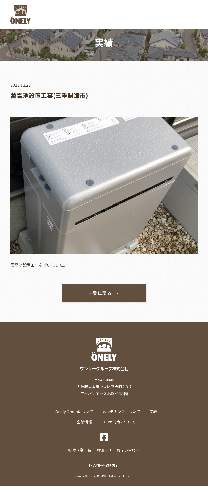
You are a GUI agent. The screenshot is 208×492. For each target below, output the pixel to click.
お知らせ (104, 450)
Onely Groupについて (74, 411)
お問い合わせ (128, 450)
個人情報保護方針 (104, 465)
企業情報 (84, 421)
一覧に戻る (100, 293)
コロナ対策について (118, 421)
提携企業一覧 (79, 450)
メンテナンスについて (121, 411)
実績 (153, 411)
